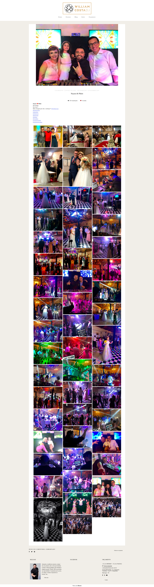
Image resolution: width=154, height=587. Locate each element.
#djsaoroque (35, 115)
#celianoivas (35, 113)
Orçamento (92, 17)
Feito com (77, 585)
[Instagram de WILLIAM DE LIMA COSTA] (104, 575)
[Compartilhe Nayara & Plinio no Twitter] (31, 551)
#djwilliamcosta (54, 108)
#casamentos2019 (37, 120)
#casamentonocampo (37, 122)
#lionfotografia (36, 110)
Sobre (83, 17)
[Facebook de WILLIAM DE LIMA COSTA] (102, 575)
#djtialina (35, 117)
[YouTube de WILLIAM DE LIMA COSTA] (106, 575)
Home (60, 17)
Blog (76, 17)
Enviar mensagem (108, 566)
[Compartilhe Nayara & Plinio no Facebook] (29, 551)
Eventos (68, 17)
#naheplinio (35, 112)
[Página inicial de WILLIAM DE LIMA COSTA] (77, 7)
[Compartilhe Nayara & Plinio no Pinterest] (34, 551)
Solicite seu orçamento (118, 550)
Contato (106, 580)
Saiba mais (46, 577)
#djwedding (35, 118)
